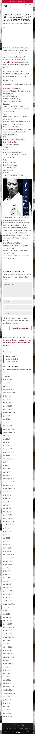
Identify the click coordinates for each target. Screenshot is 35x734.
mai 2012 (6, 641)
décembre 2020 (8, 389)
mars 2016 (7, 508)
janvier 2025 (7, 380)
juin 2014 (6, 574)
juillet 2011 (7, 670)
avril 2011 (6, 677)
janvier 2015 (7, 551)
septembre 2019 (9, 413)
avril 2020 (6, 399)
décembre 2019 (8, 409)
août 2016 (6, 492)
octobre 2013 (8, 601)
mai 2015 (6, 538)
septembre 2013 (9, 604)
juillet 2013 (7, 611)
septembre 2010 (9, 693)
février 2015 (7, 548)
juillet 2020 (7, 396)
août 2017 (6, 462)
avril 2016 (6, 505)
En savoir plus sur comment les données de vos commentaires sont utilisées (17, 342)
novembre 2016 (8, 482)
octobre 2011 (8, 660)
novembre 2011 (8, 657)
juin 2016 (6, 498)
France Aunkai (10, 357)
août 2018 (6, 436)
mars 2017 (7, 475)
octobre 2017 (8, 456)
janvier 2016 (7, 515)
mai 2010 (6, 707)
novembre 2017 (8, 452)
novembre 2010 (8, 687)
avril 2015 (6, 541)
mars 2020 (7, 403)
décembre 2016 (8, 479)
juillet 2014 (7, 571)
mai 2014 (6, 578)
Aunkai (19, 23)
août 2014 (6, 568)
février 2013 (7, 621)
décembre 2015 (8, 518)
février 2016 (7, 512)
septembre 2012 (9, 637)
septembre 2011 (9, 664)
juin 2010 (6, 703)
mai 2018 (6, 442)
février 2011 (7, 683)
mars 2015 (7, 545)
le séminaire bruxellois (15, 57)
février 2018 (7, 449)
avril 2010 (6, 710)
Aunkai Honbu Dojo (12, 359)
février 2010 (7, 716)
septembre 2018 (9, 432)
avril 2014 (6, 581)
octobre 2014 (8, 561)
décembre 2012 (8, 627)
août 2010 (6, 697)
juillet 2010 (7, 700)
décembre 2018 (8, 429)
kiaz (6, 23)
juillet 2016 (7, 495)
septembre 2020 (9, 393)
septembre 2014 (9, 565)
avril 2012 (6, 644)
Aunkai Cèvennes (11, 362)
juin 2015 (6, 535)
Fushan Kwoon (12, 165)
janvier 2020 (7, 406)
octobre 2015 (8, 525)
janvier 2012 (7, 650)
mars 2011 (7, 680)
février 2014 (7, 588)
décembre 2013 (8, 594)
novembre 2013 (8, 598)
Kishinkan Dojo (12, 142)
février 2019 (7, 426)
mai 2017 (6, 469)
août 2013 (6, 608)
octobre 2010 (8, 690)
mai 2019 (6, 419)
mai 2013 (6, 614)
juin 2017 (6, 465)
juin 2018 (6, 439)
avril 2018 (6, 446)
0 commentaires (26, 23)
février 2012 (7, 647)
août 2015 (6, 528)
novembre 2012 (8, 631)
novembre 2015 (8, 522)
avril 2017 (6, 472)
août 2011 (6, 667)
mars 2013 (7, 617)
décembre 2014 (8, 555)
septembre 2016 (9, 489)
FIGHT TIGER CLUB (13, 89)
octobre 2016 (8, 485)
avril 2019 (6, 423)
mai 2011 (6, 674)
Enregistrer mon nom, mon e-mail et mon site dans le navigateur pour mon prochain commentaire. (16, 320)
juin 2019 (6, 416)
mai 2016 (6, 502)
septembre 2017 (9, 459)
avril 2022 (6, 386)
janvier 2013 (7, 624)
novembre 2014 (8, 558)
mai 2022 (6, 383)
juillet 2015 (7, 531)
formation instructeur (11, 62)
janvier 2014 (7, 591)
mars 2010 (7, 713)
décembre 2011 (8, 654)
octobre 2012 (8, 634)
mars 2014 (7, 584)
